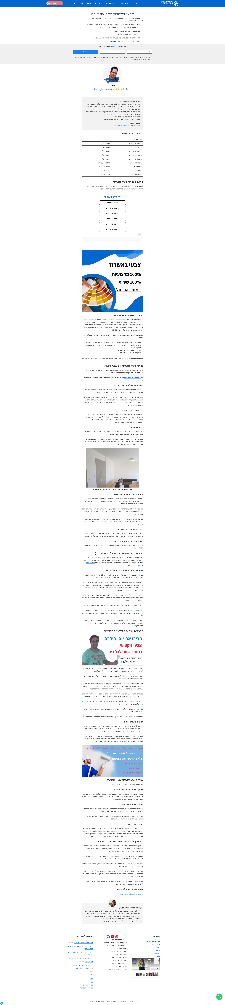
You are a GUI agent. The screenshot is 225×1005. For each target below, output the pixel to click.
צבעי (91, 979)
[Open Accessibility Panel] (1, 1003)
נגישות (158, 950)
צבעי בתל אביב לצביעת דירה (83, 958)
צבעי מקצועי (133, 610)
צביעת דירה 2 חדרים (112, 208)
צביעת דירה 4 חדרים (112, 219)
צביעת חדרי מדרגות (86, 988)
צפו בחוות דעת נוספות (120, 125)
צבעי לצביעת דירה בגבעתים (83, 943)
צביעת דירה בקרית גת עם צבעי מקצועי (80, 952)
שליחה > (85, 51)
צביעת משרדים (88, 985)
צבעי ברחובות (123, 894)
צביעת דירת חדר (112, 203)
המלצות (157, 953)
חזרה (139, 234)
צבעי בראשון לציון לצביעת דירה (82, 969)
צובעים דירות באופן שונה (132, 378)
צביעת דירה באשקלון (136, 894)
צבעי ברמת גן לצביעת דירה (84, 965)
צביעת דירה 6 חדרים (112, 229)
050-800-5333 (115, 46)
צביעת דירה (89, 962)
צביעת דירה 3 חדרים (112, 213)
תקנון (158, 947)
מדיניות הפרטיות (142, 59)
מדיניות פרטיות (155, 944)
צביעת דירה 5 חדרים (112, 224)
